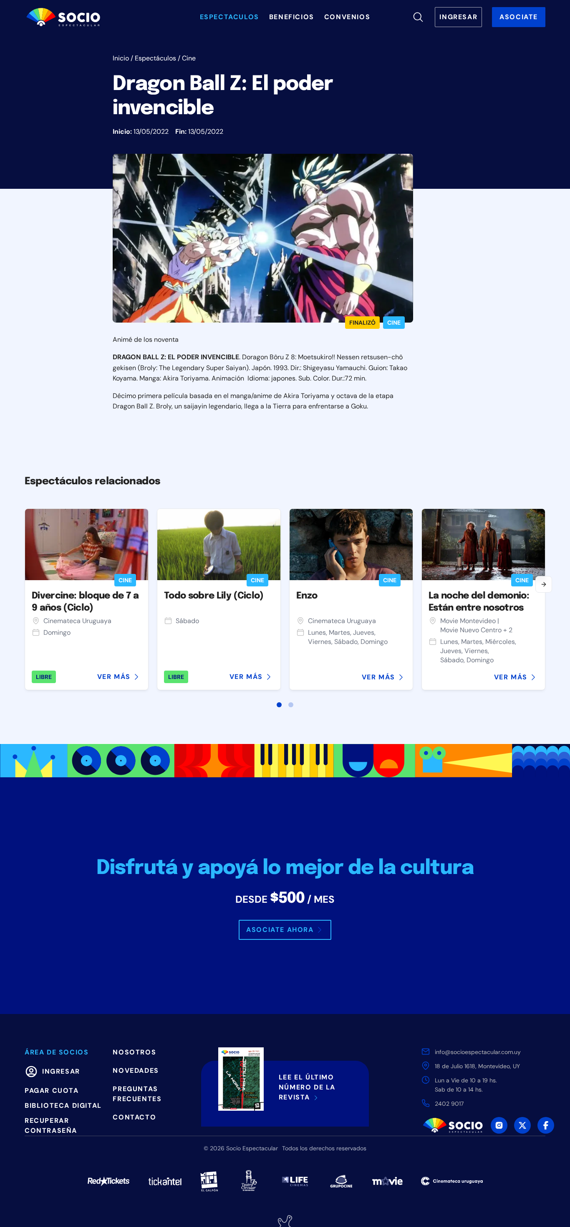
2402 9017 (449, 1103)
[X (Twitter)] (522, 1125)
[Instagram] (499, 1125)
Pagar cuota (52, 1090)
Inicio (121, 58)
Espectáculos (155, 58)
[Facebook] (545, 1125)
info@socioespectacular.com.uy (478, 1052)
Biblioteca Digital (63, 1105)
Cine (189, 58)
